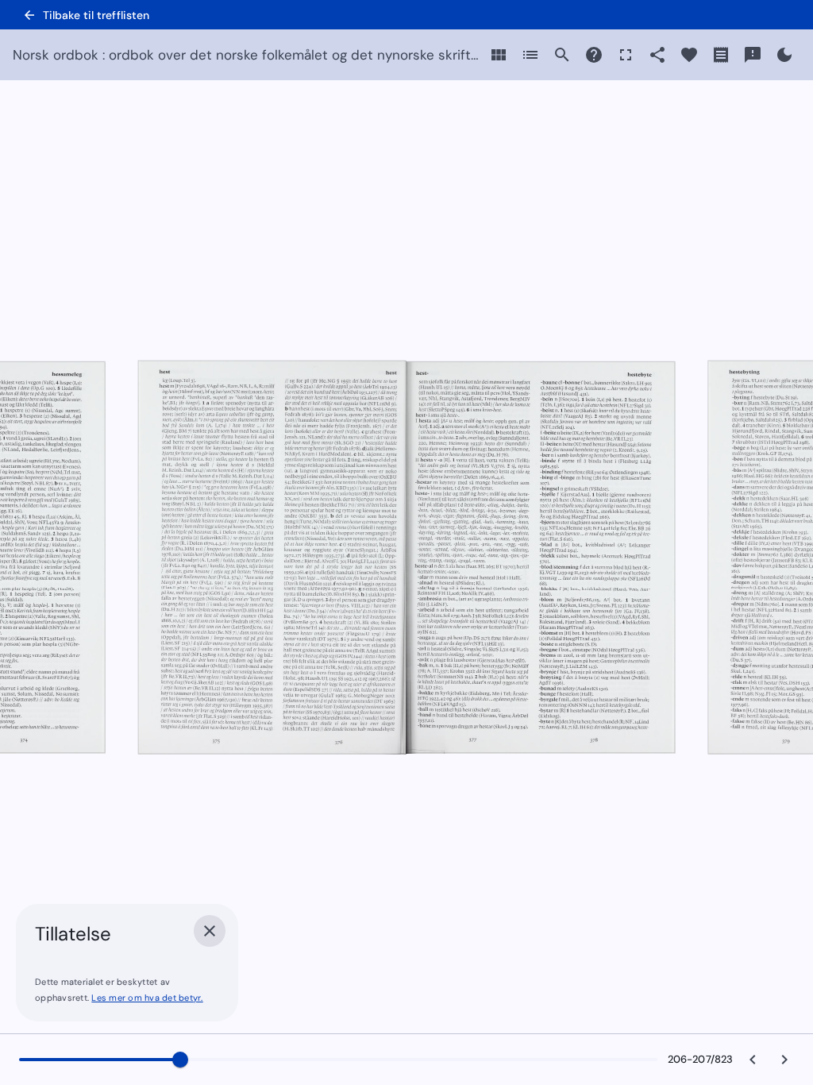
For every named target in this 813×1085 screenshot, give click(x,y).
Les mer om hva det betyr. (146, 997)
